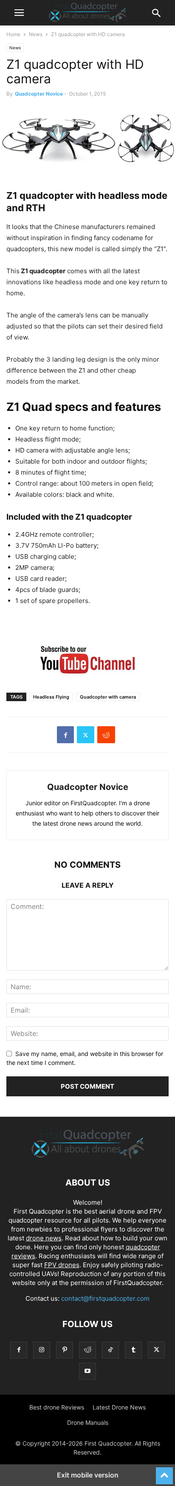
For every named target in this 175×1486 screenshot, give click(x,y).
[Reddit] (87, 1350)
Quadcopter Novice (39, 94)
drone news (44, 1238)
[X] (85, 734)
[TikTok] (110, 1350)
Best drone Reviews (56, 1407)
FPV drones (61, 1265)
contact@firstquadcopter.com (105, 1298)
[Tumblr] (133, 1350)
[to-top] (164, 1472)
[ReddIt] (106, 734)
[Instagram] (41, 1350)
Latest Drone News (119, 1407)
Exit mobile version (88, 1475)
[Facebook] (65, 734)
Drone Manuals (87, 1422)
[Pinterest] (64, 1350)
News (35, 34)
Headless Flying (51, 697)
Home (13, 34)
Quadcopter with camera (108, 697)
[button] (19, 12)
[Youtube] (87, 1371)
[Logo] (87, 1157)
